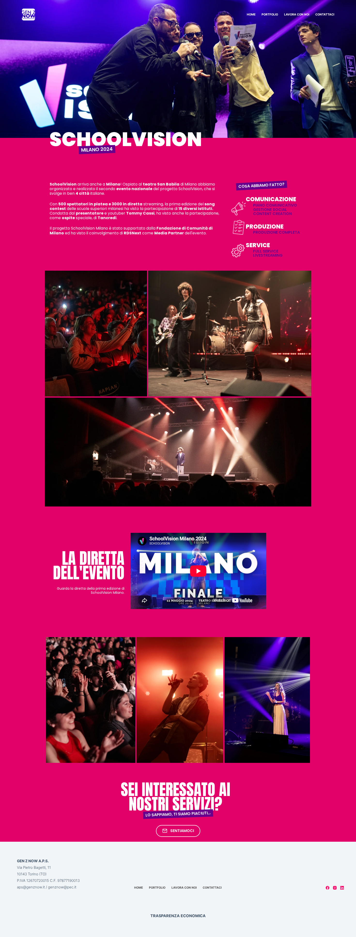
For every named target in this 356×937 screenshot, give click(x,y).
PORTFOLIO (270, 14)
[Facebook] (327, 888)
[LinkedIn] (342, 888)
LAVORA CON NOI (296, 14)
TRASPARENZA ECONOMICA (178, 915)
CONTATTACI (324, 14)
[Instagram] (335, 888)
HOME (251, 14)
